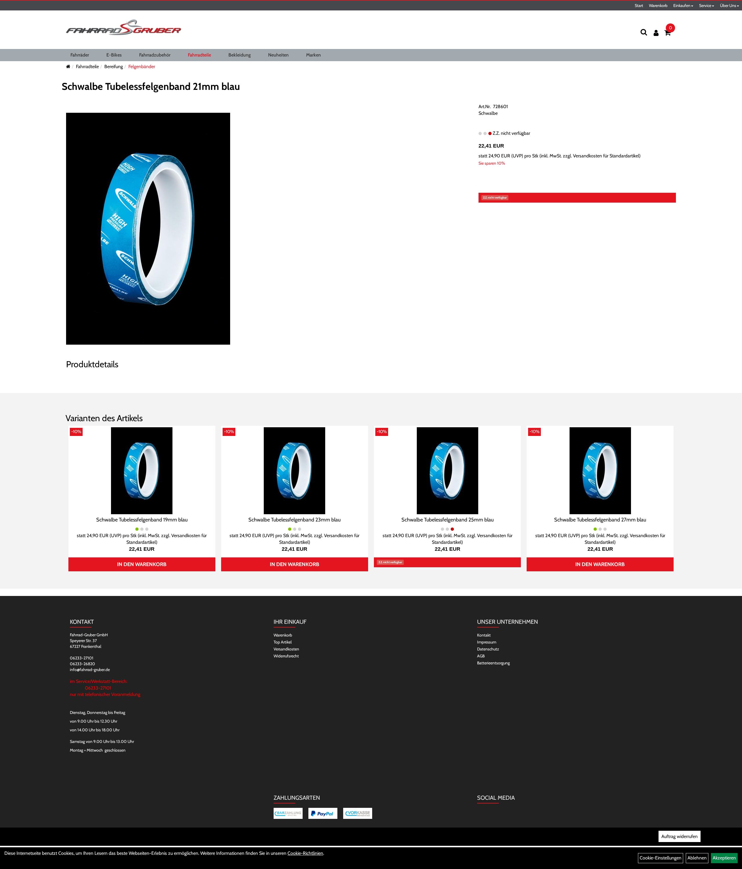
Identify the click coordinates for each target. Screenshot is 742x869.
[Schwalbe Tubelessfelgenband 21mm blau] (148, 228)
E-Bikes (114, 55)
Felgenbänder (141, 66)
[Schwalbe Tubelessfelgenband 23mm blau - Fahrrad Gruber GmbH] (294, 470)
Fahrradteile (199, 55)
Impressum (486, 642)
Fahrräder (79, 55)
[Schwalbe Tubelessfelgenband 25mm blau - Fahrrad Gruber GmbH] (447, 470)
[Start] (68, 66)
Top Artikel (283, 642)
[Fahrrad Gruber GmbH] (123, 27)
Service (705, 5)
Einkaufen (681, 5)
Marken (313, 55)
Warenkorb (658, 5)
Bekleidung (239, 55)
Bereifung (113, 66)
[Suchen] (644, 32)
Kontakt (484, 635)
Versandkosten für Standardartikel (606, 156)
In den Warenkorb (141, 564)
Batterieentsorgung (493, 663)
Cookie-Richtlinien (305, 853)
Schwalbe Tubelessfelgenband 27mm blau (600, 520)
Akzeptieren (724, 858)
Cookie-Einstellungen (660, 858)
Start (639, 5)
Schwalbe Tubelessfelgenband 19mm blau (142, 520)
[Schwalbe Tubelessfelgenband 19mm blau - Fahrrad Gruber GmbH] (141, 470)
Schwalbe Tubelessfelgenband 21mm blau (151, 86)
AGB (481, 656)
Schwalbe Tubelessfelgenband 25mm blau (447, 520)
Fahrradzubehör (154, 55)
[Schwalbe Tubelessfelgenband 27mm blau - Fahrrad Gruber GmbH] (600, 470)
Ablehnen (697, 858)
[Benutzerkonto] (656, 32)
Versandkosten (286, 649)
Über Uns (728, 5)
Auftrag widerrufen (679, 836)
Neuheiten (278, 55)
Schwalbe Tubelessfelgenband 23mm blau (294, 520)
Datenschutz (488, 649)
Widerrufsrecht (286, 656)
